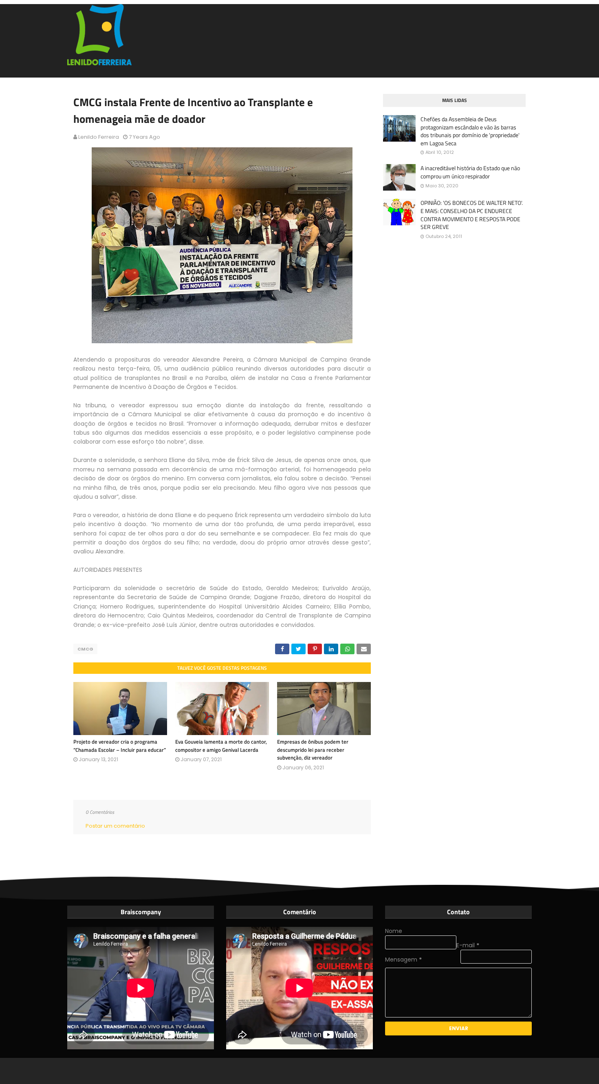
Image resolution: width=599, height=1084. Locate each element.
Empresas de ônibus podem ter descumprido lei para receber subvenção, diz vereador (312, 749)
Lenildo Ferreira (98, 137)
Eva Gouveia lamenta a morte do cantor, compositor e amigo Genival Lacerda (221, 745)
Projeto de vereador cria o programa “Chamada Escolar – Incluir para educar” (119, 745)
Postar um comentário (115, 826)
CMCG (85, 649)
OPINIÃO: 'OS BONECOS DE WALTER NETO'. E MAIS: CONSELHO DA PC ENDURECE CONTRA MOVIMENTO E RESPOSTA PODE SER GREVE (472, 215)
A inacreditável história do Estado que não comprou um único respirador (470, 172)
